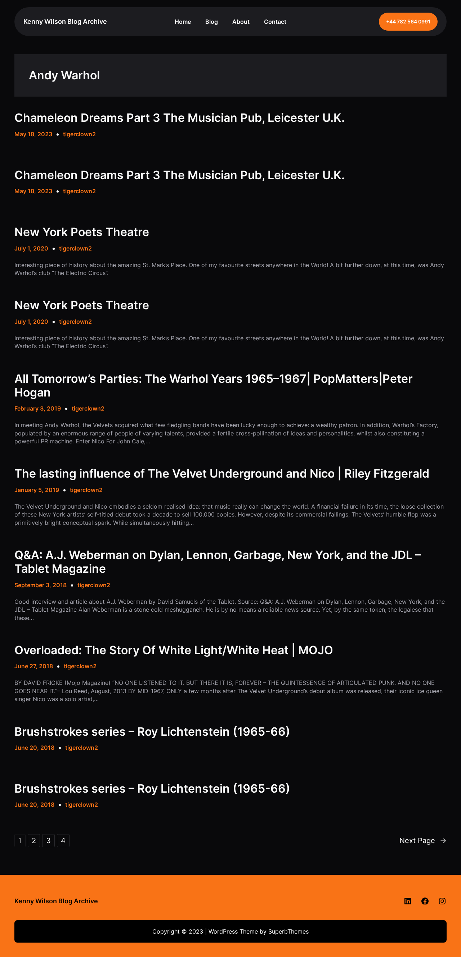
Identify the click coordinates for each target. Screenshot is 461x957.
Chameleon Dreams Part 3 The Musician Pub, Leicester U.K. (179, 118)
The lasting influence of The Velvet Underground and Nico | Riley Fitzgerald (221, 473)
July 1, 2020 (31, 248)
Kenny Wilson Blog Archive (65, 21)
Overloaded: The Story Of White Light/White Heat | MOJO (173, 650)
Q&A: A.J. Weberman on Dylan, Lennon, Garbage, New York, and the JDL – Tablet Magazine (217, 562)
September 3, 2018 (40, 585)
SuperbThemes (288, 931)
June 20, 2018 (34, 747)
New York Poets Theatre (81, 232)
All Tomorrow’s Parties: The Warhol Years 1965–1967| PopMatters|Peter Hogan (213, 385)
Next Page (423, 840)
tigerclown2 (79, 134)
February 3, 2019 (37, 408)
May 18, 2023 (33, 134)
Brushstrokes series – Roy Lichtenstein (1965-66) (152, 732)
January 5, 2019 (36, 489)
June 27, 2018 (33, 666)
